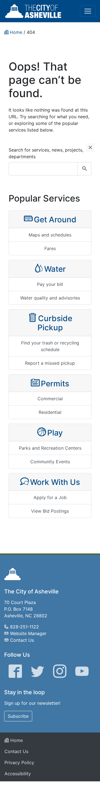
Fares (50, 248)
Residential (50, 412)
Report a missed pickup (50, 363)
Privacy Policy (19, 762)
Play (55, 432)
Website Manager (28, 633)
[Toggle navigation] (88, 11)
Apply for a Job (50, 497)
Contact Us (22, 640)
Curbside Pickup (55, 323)
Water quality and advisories (50, 298)
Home (16, 740)
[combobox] (50, 168)
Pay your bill (50, 284)
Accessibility (17, 773)
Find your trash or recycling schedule (50, 346)
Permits (55, 383)
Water (55, 269)
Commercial (50, 398)
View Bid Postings (50, 511)
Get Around (55, 219)
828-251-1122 (24, 627)
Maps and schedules (50, 235)
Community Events (50, 461)
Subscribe (18, 716)
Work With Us (55, 482)
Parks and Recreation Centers (50, 448)
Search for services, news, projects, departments (46, 153)
